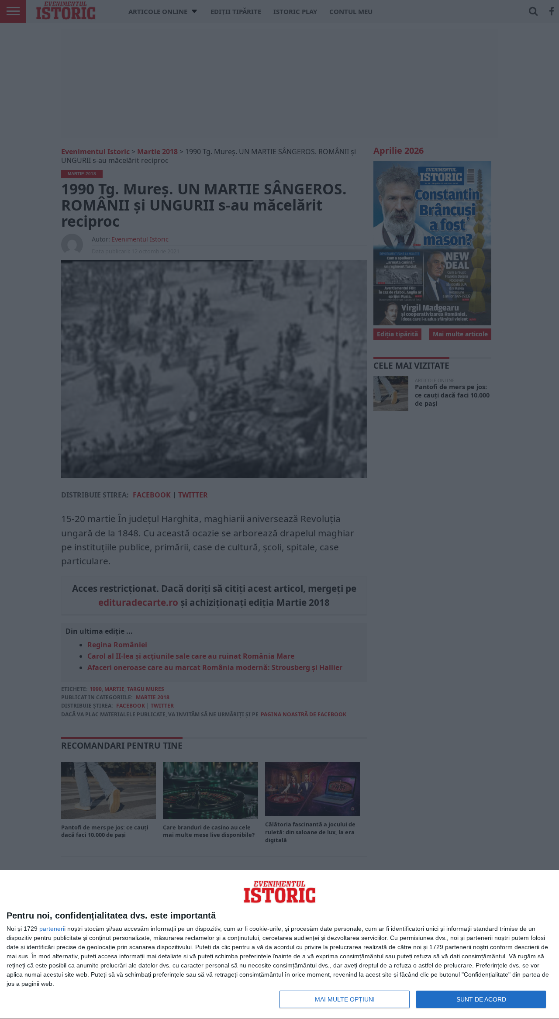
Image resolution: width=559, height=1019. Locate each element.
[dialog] (279, 944)
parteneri (51, 929)
